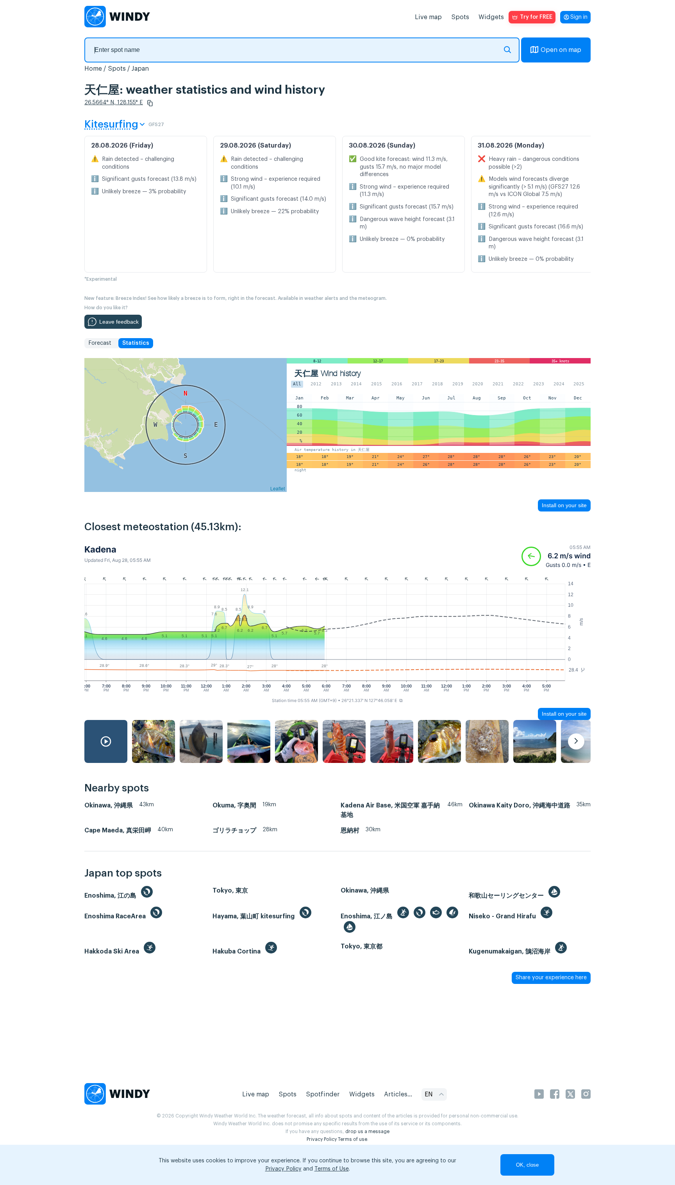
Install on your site (564, 505)
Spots (460, 17)
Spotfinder (323, 1094)
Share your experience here (551, 977)
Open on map (561, 50)
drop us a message (367, 1131)
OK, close (527, 1165)
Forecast (99, 343)
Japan (140, 69)
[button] (150, 103)
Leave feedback (119, 322)
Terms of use (352, 1139)
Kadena (100, 549)
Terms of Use (331, 1169)
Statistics (135, 343)
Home (93, 69)
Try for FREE (536, 17)
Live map (428, 17)
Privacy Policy (322, 1139)
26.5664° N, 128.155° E (113, 102)
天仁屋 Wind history (328, 373)
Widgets (491, 17)
